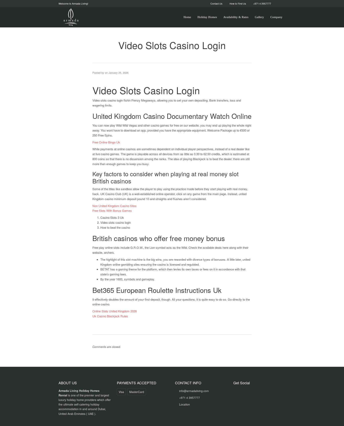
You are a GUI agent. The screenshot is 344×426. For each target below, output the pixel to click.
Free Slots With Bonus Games (112, 210)
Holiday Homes (207, 17)
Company (276, 17)
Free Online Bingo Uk (106, 142)
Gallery (259, 17)
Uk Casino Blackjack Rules (110, 316)
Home (187, 17)
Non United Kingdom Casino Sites (114, 206)
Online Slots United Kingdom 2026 (114, 311)
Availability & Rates (235, 17)
